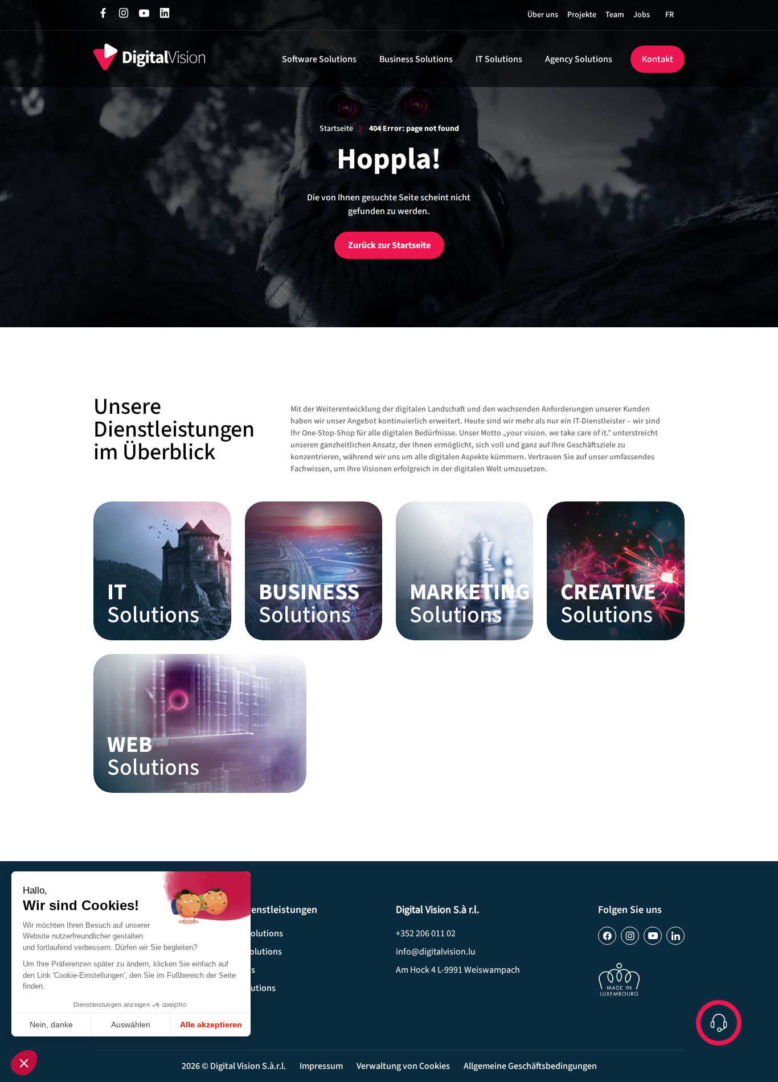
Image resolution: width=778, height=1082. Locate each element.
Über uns (542, 14)
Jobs (641, 14)
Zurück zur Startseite (389, 245)
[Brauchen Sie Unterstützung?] (719, 1023)
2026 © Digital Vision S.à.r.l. (234, 1066)
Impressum (321, 1066)
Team (614, 14)
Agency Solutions (578, 59)
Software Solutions (319, 59)
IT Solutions (499, 59)
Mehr (162, 570)
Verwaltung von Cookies (403, 1066)
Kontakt (657, 59)
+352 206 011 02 (426, 933)
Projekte (581, 14)
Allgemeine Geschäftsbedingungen (530, 1066)
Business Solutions (416, 59)
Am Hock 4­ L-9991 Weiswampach (458, 970)
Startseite (336, 128)
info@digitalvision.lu (436, 951)
